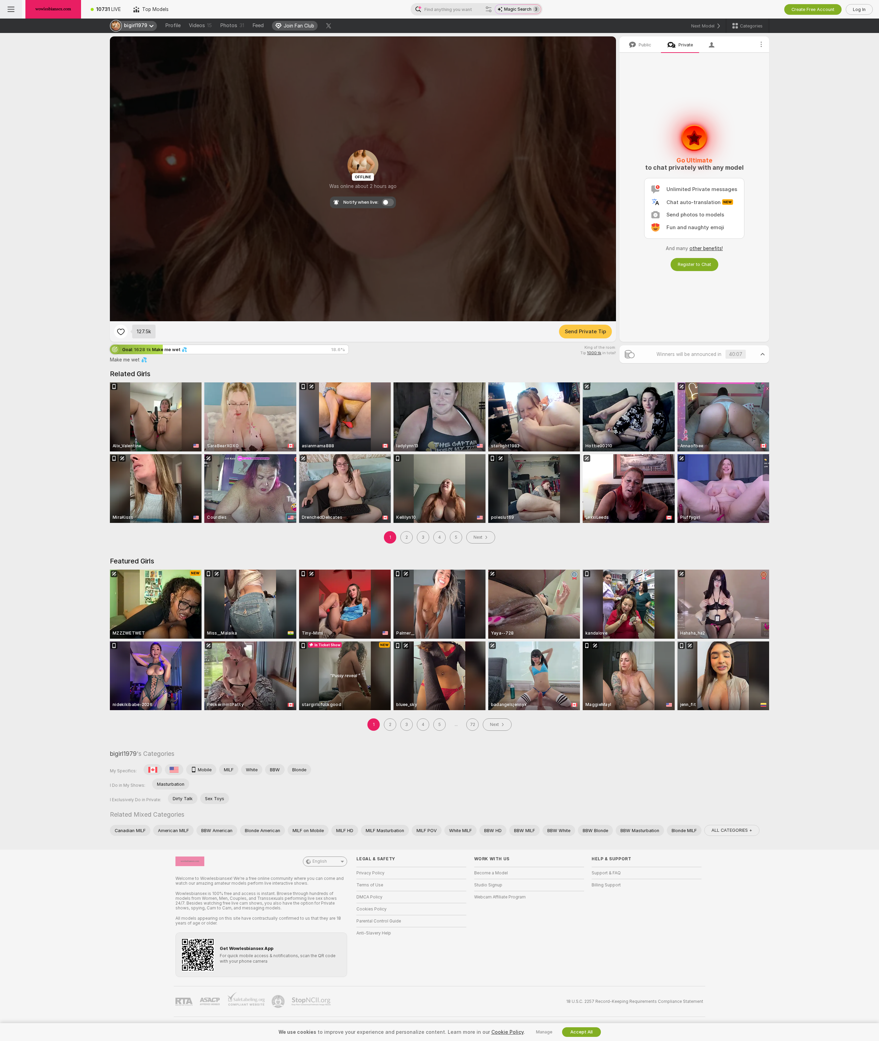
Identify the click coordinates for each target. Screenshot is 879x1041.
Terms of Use (369, 885)
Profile (173, 25)
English (319, 861)
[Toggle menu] (11, 9)
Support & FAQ (606, 873)
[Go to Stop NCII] (312, 1001)
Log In (859, 9)
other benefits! (706, 248)
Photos (232, 25)
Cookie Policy (507, 1032)
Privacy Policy (370, 873)
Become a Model (491, 873)
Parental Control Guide (378, 921)
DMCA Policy (369, 897)
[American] (174, 769)
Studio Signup (488, 885)
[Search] (488, 9)
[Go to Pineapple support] (279, 1001)
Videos (200, 25)
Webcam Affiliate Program (500, 897)
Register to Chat (694, 264)
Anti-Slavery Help (373, 933)
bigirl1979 (123, 753)
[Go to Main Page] (53, 9)
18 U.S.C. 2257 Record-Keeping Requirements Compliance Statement (634, 1001)
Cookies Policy (371, 909)
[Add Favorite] (121, 331)
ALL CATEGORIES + (731, 830)
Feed (258, 25)
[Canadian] (153, 769)
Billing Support (606, 885)
